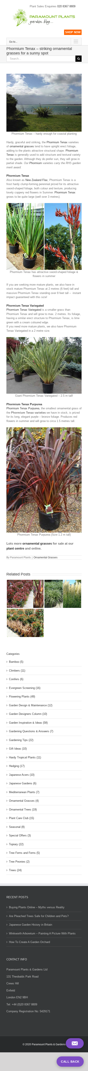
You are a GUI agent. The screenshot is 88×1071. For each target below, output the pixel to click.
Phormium (35, 163)
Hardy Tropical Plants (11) (25, 757)
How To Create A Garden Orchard (29, 942)
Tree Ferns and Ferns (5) (24, 852)
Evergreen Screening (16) (24, 688)
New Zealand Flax (36, 180)
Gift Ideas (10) (18, 748)
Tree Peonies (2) (19, 861)
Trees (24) (15, 870)
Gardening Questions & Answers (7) (31, 731)
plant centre (15, 548)
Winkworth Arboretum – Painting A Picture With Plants (42, 933)
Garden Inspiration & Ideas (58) (28, 722)
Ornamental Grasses (45, 557)
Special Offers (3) (20, 835)
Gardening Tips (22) (21, 740)
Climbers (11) (17, 670)
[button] (75, 1043)
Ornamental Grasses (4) (24, 800)
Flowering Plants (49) (22, 696)
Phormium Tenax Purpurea (22, 408)
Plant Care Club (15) (21, 818)
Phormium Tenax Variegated (23, 309)
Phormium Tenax (57, 142)
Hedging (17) (17, 766)
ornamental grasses (22, 146)
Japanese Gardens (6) (22, 783)
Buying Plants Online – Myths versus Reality (37, 907)
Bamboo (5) (16, 661)
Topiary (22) (16, 844)
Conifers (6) (16, 679)
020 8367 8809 (66, 6)
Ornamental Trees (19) (23, 809)
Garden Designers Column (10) (28, 714)
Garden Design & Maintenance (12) (30, 705)
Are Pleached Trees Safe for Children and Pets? (39, 916)
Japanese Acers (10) (21, 774)
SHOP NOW (73, 32)
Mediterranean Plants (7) (24, 792)
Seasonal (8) (17, 826)
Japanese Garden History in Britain (30, 924)
